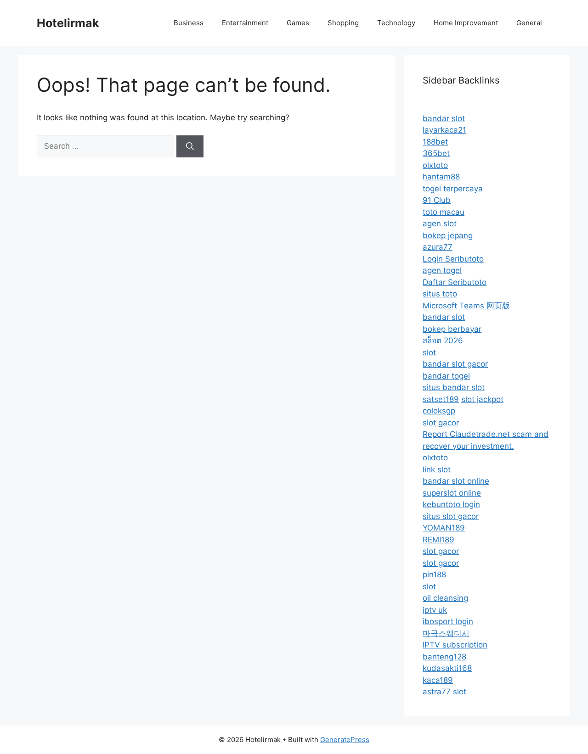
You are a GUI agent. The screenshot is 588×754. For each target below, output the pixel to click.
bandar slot (444, 118)
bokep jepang (448, 235)
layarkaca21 (444, 129)
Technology (396, 22)
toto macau (443, 212)
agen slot (440, 223)
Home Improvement (466, 22)
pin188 (434, 574)
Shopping (343, 22)
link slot (437, 469)
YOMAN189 (444, 527)
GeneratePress (344, 739)
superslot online (452, 492)
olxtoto (435, 165)
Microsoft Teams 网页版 (466, 305)
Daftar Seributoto (454, 282)
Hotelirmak (68, 23)
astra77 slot (444, 691)
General (529, 22)
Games (298, 22)
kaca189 (438, 680)
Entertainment (245, 22)
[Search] (190, 146)
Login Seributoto (453, 258)
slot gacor (441, 422)
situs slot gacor (451, 516)
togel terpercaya (453, 188)
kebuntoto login (451, 504)
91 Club (437, 200)
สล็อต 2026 (443, 340)
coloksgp (439, 410)
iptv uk (435, 609)
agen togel (442, 270)
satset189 (441, 399)
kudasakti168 (447, 668)
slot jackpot (482, 399)
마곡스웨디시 (446, 633)
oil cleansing (445, 598)
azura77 (437, 246)
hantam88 (441, 176)
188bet (435, 141)
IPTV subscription (455, 644)
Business (189, 22)
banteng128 (444, 656)
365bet (436, 153)
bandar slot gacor (455, 364)
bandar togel (446, 375)
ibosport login (448, 621)
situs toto (440, 293)
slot (429, 352)
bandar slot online (456, 481)
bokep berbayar (452, 329)
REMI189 (438, 539)
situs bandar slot (454, 387)
